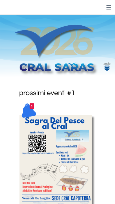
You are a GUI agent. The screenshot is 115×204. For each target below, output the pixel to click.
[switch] (109, 7)
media (107, 63)
